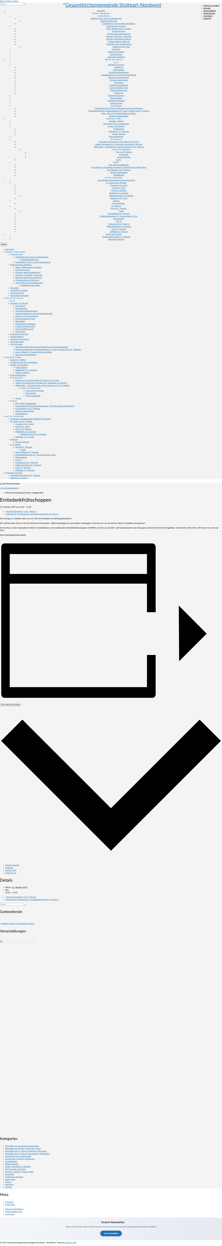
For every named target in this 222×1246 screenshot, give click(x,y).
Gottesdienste (11, 1162)
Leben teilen (10, 1180)
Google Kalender (12, 865)
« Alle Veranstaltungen (9, 488)
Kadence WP (70, 1243)
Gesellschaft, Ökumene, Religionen (20, 1159)
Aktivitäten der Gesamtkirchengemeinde (22, 1146)
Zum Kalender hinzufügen (10, 705)
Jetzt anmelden (111, 1233)
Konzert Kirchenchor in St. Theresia (20, 512)
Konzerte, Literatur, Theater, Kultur (19, 1172)
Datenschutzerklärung (14, 1209)
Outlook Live (10, 873)
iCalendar (9, 868)
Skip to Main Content (9, 1)
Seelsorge (9, 1185)
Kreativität (9, 1174)
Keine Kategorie (12, 1164)
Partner (8, 1182)
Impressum (9, 1214)
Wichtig (8, 1187)
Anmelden (9, 1202)
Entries (10, 1205)
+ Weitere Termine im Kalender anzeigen (17, 924)
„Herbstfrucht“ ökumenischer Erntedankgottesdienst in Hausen (32, 514)
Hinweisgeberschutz (13, 1212)
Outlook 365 (10, 870)
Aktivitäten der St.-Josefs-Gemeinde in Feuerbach (26, 1151)
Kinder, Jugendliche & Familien (18, 1167)
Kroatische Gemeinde (14, 1177)
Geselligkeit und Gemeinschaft (18, 1156)
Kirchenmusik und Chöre (15, 1169)
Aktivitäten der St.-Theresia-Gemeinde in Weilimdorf (27, 1154)
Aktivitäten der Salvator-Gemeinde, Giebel (23, 1149)
